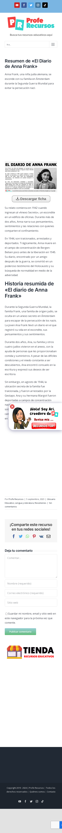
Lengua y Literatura (24, 502)
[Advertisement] (31, 124)
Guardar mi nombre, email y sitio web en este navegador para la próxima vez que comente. (30, 618)
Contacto (51, 791)
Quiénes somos (37, 791)
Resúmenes (40, 502)
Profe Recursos (16, 499)
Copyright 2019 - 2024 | (18, 787)
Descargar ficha (32, 199)
